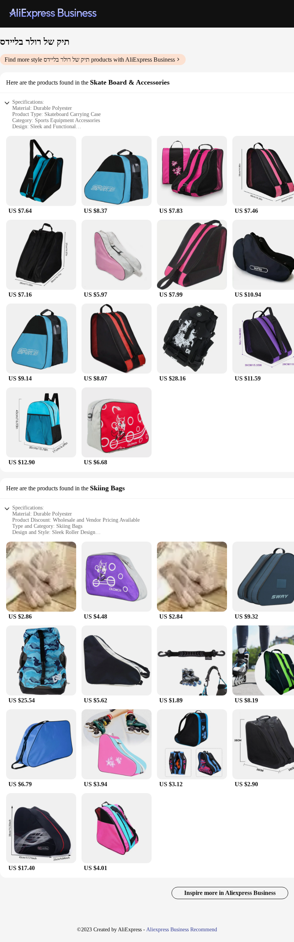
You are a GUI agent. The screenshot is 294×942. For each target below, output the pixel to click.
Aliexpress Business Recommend (181, 929)
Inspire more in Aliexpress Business (230, 893)
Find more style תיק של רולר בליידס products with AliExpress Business (90, 59)
